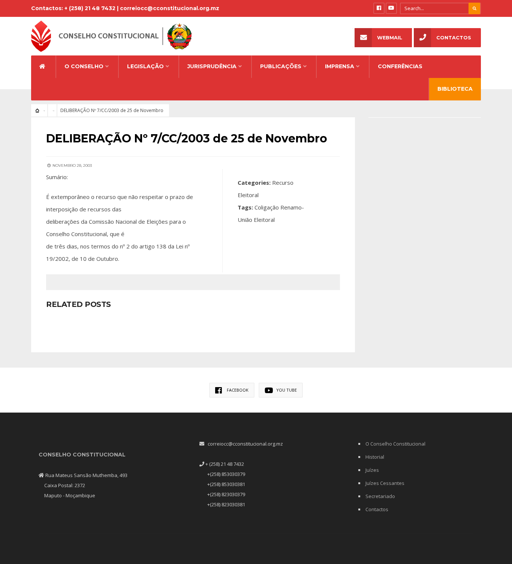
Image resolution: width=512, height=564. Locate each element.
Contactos (453, 37)
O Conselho (83, 66)
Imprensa (339, 66)
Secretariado (380, 496)
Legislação (145, 66)
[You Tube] (391, 8)
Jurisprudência (212, 66)
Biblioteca (455, 88)
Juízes (372, 470)
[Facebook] (379, 8)
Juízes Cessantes (384, 483)
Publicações (280, 66)
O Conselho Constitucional (395, 443)
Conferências (400, 66)
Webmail (389, 37)
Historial (374, 456)
